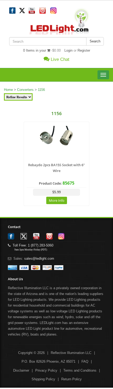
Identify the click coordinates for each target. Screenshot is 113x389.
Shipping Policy (43, 379)
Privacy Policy (46, 370)
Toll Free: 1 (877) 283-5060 (32, 245)
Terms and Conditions (79, 370)
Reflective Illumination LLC (71, 353)
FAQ (84, 361)
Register (84, 50)
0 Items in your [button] (35, 50)
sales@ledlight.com (39, 258)
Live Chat (59, 59)
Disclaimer (21, 370)
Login (68, 50)
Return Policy (71, 379)
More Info (56, 200)
